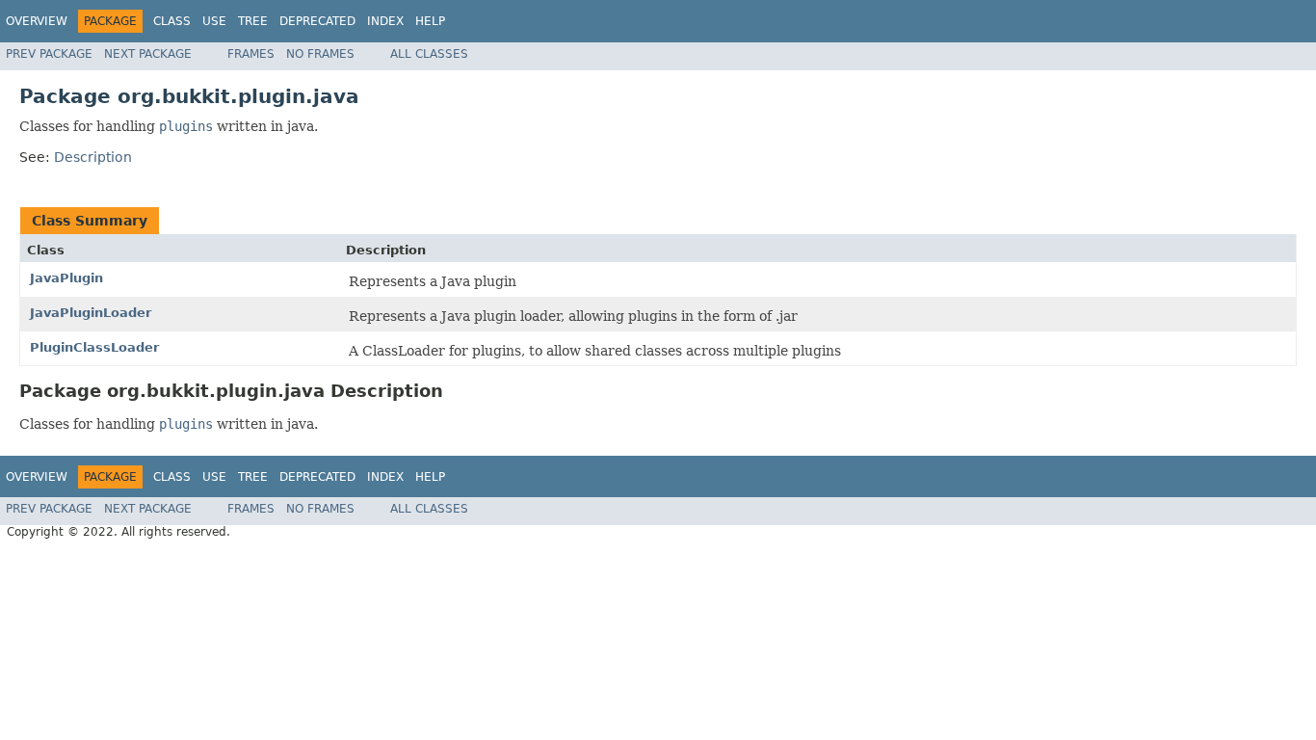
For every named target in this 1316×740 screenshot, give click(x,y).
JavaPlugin (66, 278)
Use (214, 21)
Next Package (148, 54)
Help (430, 21)
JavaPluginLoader (90, 312)
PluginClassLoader (94, 347)
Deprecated (317, 21)
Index (385, 21)
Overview (36, 21)
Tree (253, 21)
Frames (251, 54)
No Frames (320, 54)
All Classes (429, 54)
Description (93, 157)
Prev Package (49, 54)
